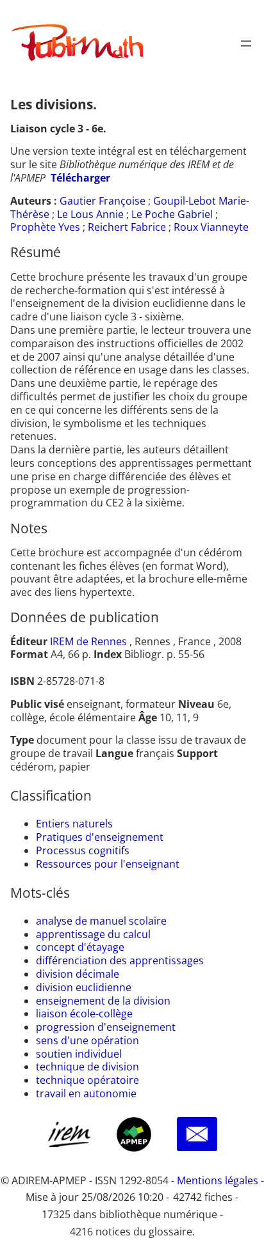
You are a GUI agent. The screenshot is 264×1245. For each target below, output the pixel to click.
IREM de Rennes (88, 641)
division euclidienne (83, 987)
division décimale (77, 974)
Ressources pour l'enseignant (107, 864)
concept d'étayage (80, 947)
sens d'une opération (87, 1040)
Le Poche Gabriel (172, 214)
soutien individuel (79, 1054)
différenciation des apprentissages (120, 960)
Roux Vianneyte (211, 227)
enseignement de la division (103, 1001)
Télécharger (80, 178)
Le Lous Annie (90, 214)
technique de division (87, 1067)
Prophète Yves (45, 227)
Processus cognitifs (82, 850)
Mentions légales (217, 1180)
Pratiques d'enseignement (99, 837)
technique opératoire (87, 1080)
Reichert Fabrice (127, 227)
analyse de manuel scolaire (101, 921)
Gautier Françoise (102, 201)
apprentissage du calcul (93, 934)
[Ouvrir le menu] (246, 43)
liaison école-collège (84, 1013)
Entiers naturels (74, 824)
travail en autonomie (86, 1093)
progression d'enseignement (106, 1027)
